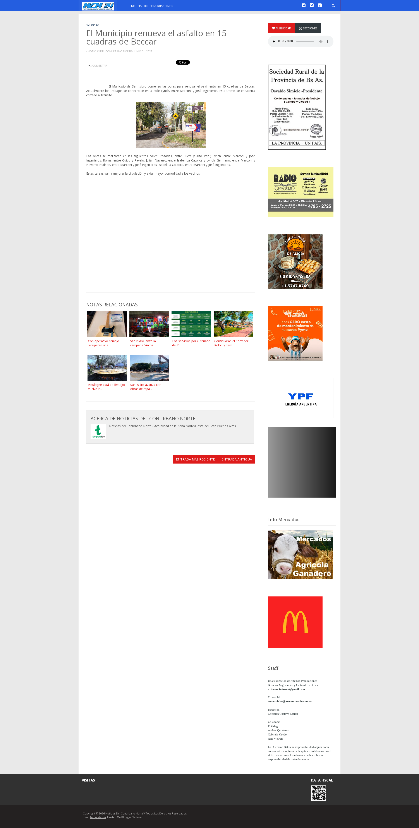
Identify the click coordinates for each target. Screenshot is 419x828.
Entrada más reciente (195, 459)
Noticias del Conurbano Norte (153, 6)
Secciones (310, 28)
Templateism (98, 817)
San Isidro (92, 25)
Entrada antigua (237, 459)
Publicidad (283, 28)
